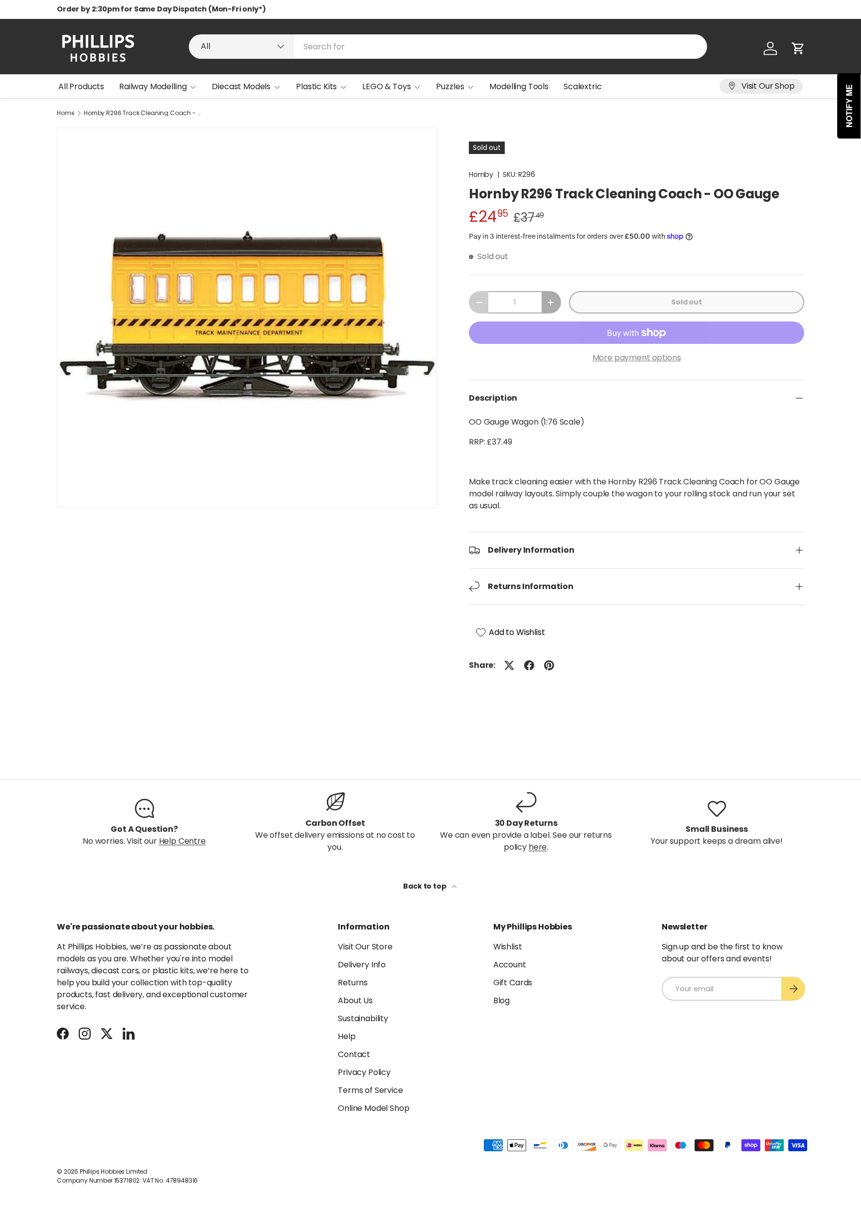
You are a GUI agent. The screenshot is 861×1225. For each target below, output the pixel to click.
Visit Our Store (365, 946)
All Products (81, 86)
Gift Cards (512, 982)
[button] (798, 48)
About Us (355, 1000)
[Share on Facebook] (529, 665)
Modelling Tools (519, 86)
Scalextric (582, 86)
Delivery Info (362, 964)
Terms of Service (370, 1090)
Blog (501, 1000)
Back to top (425, 886)
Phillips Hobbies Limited (113, 1171)
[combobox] (448, 46)
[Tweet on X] (509, 665)
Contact (354, 1054)
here (538, 847)
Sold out (686, 302)
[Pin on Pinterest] (549, 665)
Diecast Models (241, 86)
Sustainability (363, 1018)
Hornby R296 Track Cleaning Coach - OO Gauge (143, 113)
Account (509, 964)
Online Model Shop (373, 1108)
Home (65, 113)
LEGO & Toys (386, 86)
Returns (353, 982)
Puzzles (450, 86)
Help (346, 1036)
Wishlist (507, 946)
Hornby (481, 174)
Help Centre (182, 841)
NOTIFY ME (849, 106)
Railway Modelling (152, 86)
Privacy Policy (364, 1072)
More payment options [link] (636, 357)
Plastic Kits (316, 86)
